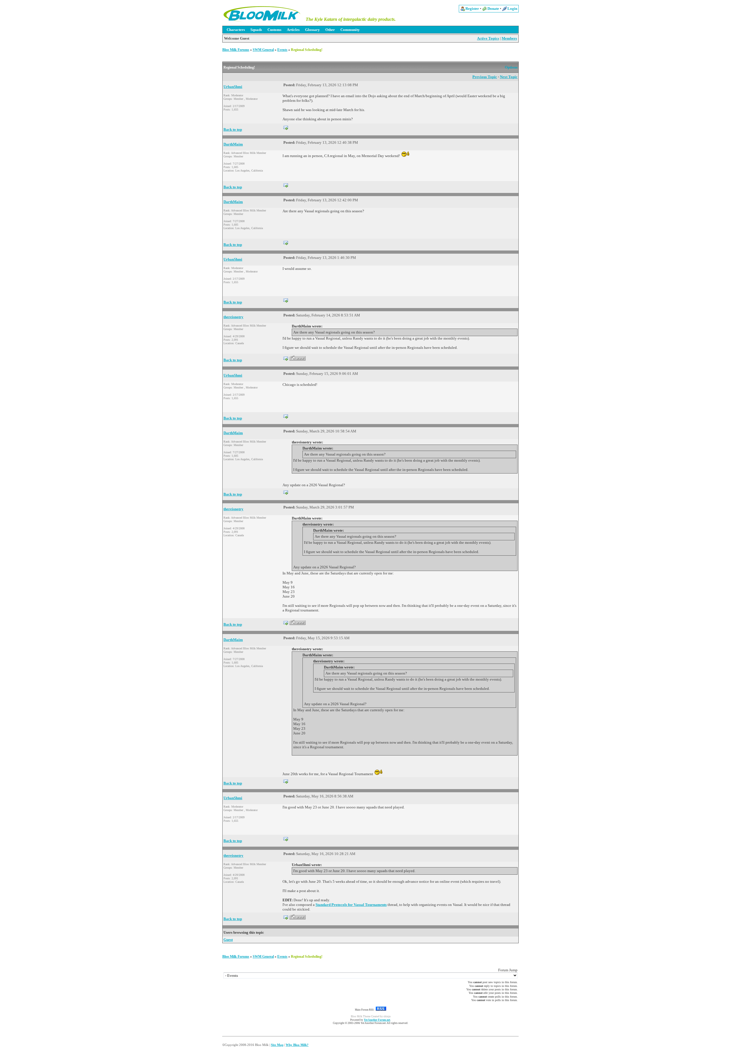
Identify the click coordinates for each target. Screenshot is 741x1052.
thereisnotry (233, 317)
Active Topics (488, 38)
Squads (256, 29)
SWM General (263, 50)
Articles (293, 29)
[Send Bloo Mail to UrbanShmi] (285, 127)
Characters (236, 29)
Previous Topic (484, 77)
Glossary (312, 29)
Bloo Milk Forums (235, 50)
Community (350, 29)
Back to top (232, 129)
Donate (493, 8)
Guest (228, 939)
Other (330, 29)
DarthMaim (233, 144)
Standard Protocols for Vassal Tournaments (351, 904)
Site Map (277, 1045)
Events (282, 50)
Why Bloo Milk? (297, 1045)
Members (509, 38)
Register (472, 8)
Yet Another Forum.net (377, 1019)
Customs (274, 29)
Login (512, 8)
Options (511, 67)
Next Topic (509, 77)
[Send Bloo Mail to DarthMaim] (285, 185)
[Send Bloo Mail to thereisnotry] (285, 357)
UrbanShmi (232, 86)
